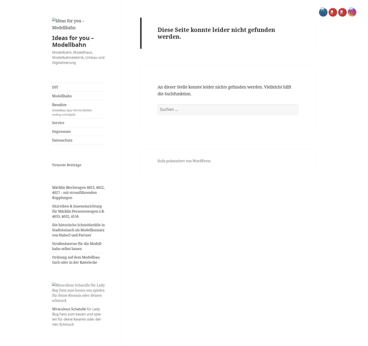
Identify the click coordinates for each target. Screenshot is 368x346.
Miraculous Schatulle (69, 309)
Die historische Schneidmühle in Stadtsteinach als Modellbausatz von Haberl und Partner (78, 230)
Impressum (61, 131)
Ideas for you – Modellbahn (73, 41)
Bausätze (72, 109)
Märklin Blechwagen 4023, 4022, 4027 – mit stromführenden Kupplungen (78, 192)
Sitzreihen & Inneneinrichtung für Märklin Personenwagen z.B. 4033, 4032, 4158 (78, 211)
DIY (55, 87)
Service (58, 122)
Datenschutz (62, 140)
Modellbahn (62, 96)
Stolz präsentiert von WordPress (184, 161)
